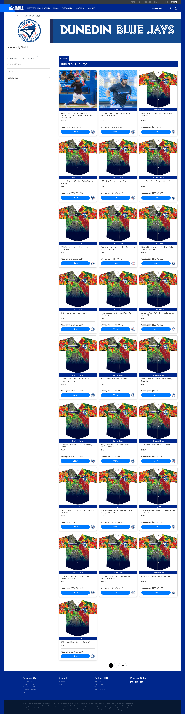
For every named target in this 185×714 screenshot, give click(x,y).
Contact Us (27, 682)
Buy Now (92, 8)
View (75, 132)
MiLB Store (98, 684)
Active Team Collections (38, 8)
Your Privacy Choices (31, 687)
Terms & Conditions (30, 690)
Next (122, 665)
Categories (67, 8)
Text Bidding (135, 2)
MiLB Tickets (99, 690)
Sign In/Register (157, 8)
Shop (166, 2)
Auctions (80, 8)
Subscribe (147, 2)
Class (56, 8)
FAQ (24, 692)
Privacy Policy (28, 684)
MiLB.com (157, 2)
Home (9, 16)
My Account (63, 684)
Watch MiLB (99, 687)
